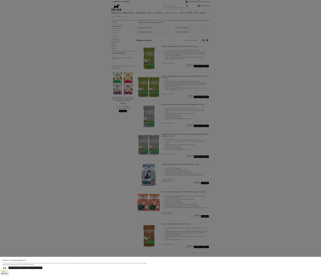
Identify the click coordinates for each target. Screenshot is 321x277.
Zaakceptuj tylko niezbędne (11, 267)
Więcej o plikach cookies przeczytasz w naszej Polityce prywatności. (18, 264)
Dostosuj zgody (24, 267)
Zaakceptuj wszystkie (35, 267)
